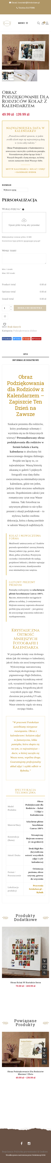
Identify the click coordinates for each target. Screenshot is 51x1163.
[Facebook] (21, 1143)
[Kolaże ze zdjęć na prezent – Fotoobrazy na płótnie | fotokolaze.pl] (7, 23)
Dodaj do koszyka (30, 308)
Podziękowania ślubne (25, 330)
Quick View (44, 972)
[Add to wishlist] (5, 317)
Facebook (7, 339)
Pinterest (37, 339)
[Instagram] (29, 1143)
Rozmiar (6, 185)
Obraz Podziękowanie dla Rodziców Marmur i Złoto (25, 1072)
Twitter (18, 339)
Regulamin (7, 1151)
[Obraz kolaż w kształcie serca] (25, 952)
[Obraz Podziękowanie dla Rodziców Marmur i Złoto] (25, 1049)
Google (27, 339)
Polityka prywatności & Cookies (31, 1151)
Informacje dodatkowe (25, 360)
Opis (25, 354)
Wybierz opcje (44, 961)
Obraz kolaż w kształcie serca (25, 982)
